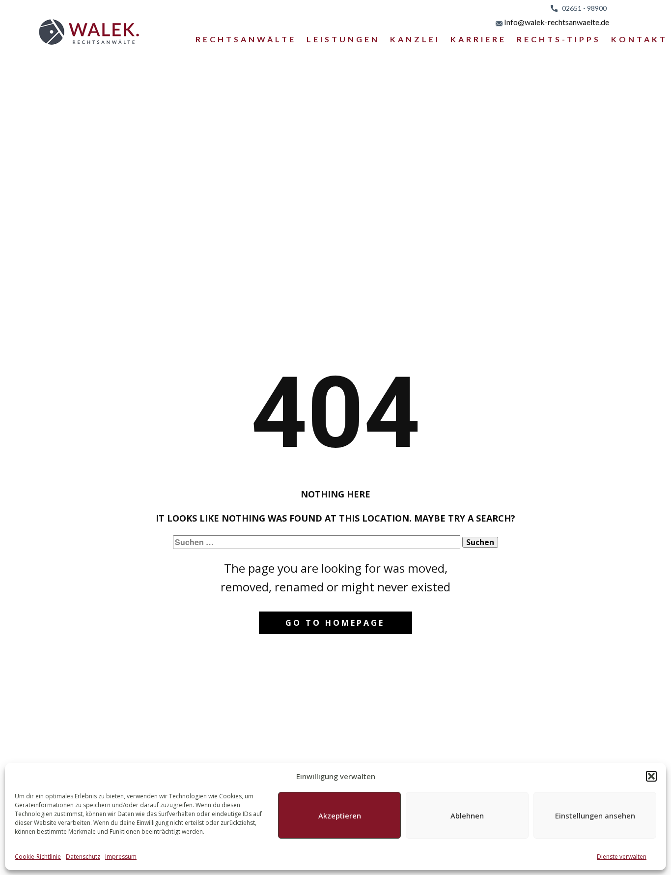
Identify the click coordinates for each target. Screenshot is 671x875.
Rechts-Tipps (559, 39)
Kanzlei (415, 39)
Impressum (121, 856)
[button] (651, 776)
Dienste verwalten (621, 856)
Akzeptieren (339, 815)
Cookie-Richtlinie (38, 856)
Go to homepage (335, 622)
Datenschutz (83, 856)
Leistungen (343, 39)
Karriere (478, 39)
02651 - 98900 (582, 8)
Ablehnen (467, 815)
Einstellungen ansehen (595, 815)
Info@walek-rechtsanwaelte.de (556, 22)
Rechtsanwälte (246, 39)
